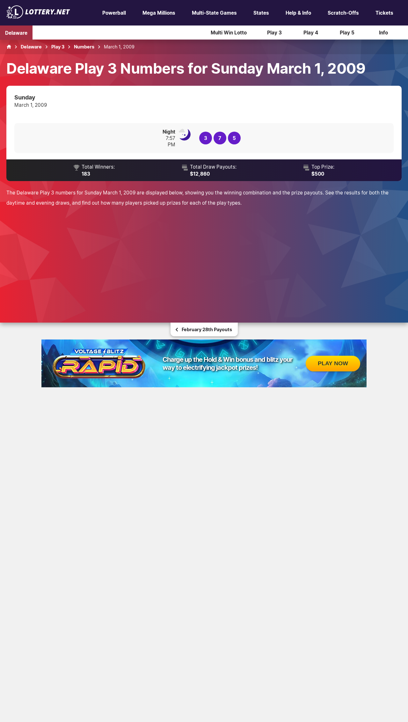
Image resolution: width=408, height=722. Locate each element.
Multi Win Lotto (229, 32)
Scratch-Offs (343, 13)
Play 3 (274, 32)
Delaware (16, 32)
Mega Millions (158, 13)
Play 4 (310, 32)
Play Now (333, 363)
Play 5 (347, 32)
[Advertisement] (204, 255)
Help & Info (298, 13)
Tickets (384, 13)
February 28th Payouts (207, 329)
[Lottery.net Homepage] (9, 47)
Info (383, 32)
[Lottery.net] (38, 17)
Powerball (114, 13)
